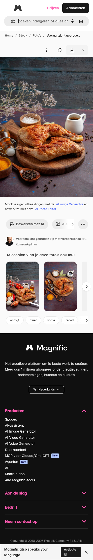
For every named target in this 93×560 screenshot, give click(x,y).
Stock (23, 36)
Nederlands (46, 390)
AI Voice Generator (20, 443)
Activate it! (70, 552)
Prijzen (53, 8)
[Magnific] (46, 349)
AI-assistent (14, 425)
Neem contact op (21, 521)
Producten (14, 410)
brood (69, 320)
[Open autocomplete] (11, 21)
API (7, 468)
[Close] (86, 552)
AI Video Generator (20, 437)
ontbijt (14, 320)
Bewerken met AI (30, 224)
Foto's (37, 36)
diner (33, 320)
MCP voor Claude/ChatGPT (31, 455)
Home (9, 36)
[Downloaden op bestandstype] (83, 50)
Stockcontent (15, 450)
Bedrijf (11, 507)
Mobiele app (15, 474)
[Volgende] (72, 224)
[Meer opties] (46, 50)
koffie (51, 320)
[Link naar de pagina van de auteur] (9, 242)
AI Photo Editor (45, 209)
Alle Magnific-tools (20, 480)
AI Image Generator (69, 204)
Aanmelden (75, 8)
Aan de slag (16, 493)
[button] (46, 390)
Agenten (16, 461)
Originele (32, 66)
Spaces (11, 419)
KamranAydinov (26, 244)
